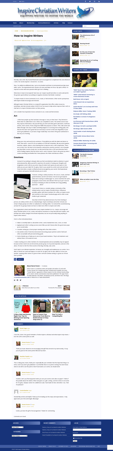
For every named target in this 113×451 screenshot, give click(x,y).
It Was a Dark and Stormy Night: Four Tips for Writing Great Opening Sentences (22, 316)
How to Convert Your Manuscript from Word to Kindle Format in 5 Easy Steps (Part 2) (41, 316)
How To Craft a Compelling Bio (57, 315)
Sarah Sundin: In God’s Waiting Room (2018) (84, 132)
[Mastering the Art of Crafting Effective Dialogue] (75, 62)
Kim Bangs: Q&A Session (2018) (82, 128)
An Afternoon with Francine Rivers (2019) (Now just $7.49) (85, 122)
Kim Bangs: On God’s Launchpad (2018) (84, 126)
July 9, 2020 (18, 40)
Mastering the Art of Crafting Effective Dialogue (89, 60)
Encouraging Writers (38, 40)
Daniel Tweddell (46, 435)
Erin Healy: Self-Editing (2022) (82, 114)
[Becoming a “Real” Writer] (75, 172)
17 (91, 157)
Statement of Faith (63, 446)
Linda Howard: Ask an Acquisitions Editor (83, 103)
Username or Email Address (80, 427)
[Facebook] (85, 1)
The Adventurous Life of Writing (87, 35)
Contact (70, 23)
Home (15, 23)
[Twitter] (90, 1)
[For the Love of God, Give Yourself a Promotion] (75, 53)
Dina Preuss (45, 432)
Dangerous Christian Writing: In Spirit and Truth (89, 163)
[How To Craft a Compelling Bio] (61, 306)
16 (89, 166)
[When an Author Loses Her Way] (75, 181)
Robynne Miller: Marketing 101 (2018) (84, 140)
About (21, 23)
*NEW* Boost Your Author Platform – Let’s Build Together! (84, 91)
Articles (56, 23)
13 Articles (44, 266)
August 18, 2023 (84, 63)
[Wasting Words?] (75, 45)
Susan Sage (23, 328)
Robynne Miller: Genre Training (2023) (84, 111)
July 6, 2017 (83, 181)
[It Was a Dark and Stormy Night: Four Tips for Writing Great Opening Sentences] (23, 306)
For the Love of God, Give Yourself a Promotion (87, 52)
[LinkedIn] (99, 1)
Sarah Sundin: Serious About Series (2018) (83, 137)
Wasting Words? (85, 43)
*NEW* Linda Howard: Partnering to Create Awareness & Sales (84, 95)
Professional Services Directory (87, 446)
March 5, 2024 (84, 55)
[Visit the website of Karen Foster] (14, 280)
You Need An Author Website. (58, 427)
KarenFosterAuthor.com (22, 277)
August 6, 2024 (84, 38)
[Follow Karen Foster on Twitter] (20, 280)
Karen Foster (27, 40)
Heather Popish (24, 356)
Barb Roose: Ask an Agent (81, 99)
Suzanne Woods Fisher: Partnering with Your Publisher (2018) (85, 144)
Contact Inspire (42, 446)
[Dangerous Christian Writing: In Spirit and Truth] (75, 164)
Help (63, 23)
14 (92, 173)
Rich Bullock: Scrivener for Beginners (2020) (84, 117)
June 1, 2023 (83, 166)
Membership (30, 23)
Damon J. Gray (45, 427)
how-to (20, 259)
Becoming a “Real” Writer (87, 171)
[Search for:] (91, 26)
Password (75, 432)
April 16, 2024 (84, 45)
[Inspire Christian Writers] (56, 20)
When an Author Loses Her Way (89, 179)
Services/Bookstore (44, 23)
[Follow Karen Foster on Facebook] (16, 280)
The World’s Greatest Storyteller (86, 155)
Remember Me (78, 438)
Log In (14, 1)
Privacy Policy (52, 446)
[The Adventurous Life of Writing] (75, 36)
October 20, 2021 (85, 157)
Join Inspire (73, 446)
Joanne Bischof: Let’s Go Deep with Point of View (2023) (85, 107)
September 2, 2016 (85, 173)
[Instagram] (94, 1)
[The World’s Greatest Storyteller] (75, 156)
